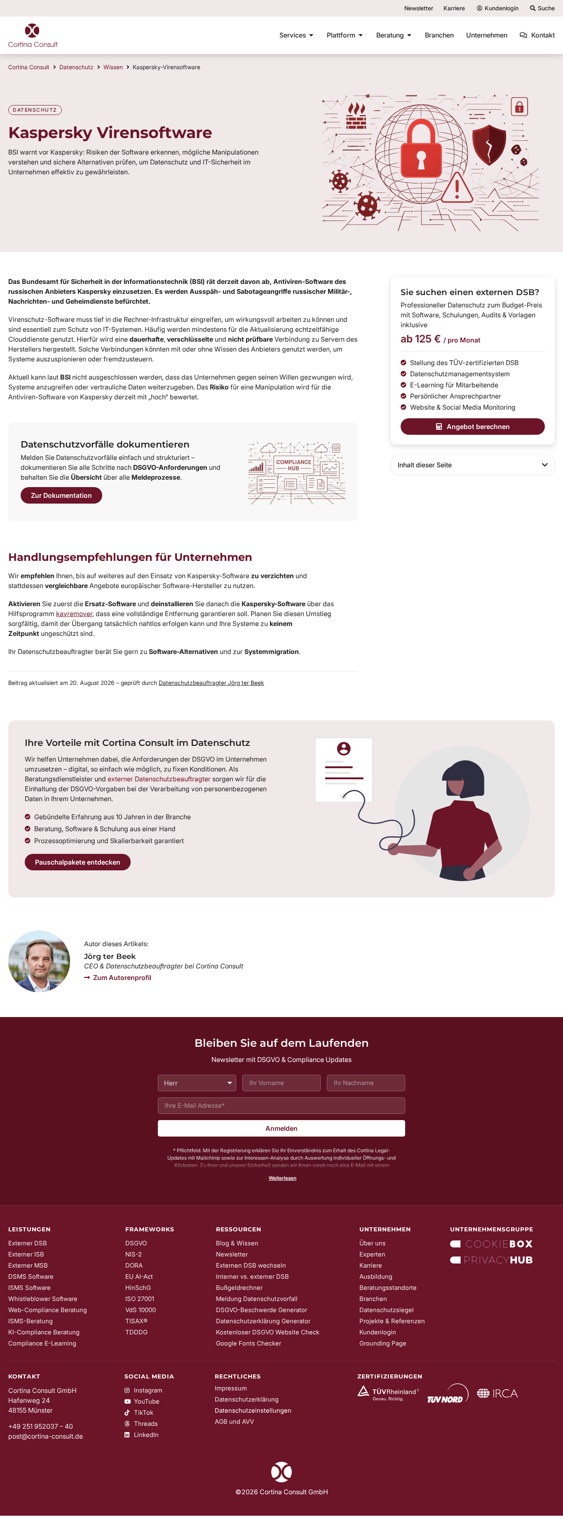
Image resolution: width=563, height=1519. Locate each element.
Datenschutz (76, 66)
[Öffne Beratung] (409, 35)
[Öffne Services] (311, 35)
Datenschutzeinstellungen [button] (253, 1410)
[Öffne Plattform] (360, 35)
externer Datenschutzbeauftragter (159, 779)
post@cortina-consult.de (45, 1436)
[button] (545, 465)
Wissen (113, 66)
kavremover (74, 613)
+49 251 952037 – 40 (40, 1426)
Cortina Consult (28, 66)
